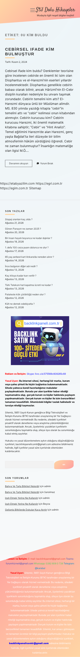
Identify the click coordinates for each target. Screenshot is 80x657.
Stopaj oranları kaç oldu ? (18, 219)
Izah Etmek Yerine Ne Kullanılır (21, 497)
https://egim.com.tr (14, 188)
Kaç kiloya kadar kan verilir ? (20, 275)
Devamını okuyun (20, 164)
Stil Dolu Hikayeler (55, 10)
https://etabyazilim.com (17, 183)
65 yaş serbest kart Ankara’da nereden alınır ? (29, 256)
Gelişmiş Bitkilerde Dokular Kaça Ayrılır (26, 509)
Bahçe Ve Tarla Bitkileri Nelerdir (22, 486)
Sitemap (35, 188)
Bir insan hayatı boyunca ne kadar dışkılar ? (28, 238)
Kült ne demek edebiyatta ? (20, 303)
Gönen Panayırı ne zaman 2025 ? (23, 228)
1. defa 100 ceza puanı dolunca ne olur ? (27, 247)
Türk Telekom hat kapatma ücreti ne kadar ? (29, 285)
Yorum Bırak (46, 163)
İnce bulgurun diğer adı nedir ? (21, 266)
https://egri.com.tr (49, 183)
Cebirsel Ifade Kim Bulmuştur (30, 51)
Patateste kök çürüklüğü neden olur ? (25, 294)
